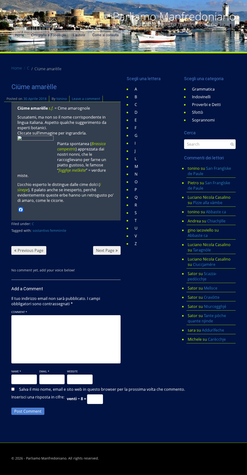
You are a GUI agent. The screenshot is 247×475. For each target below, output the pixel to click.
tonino (61, 98)
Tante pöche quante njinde (207, 318)
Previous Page (30, 250)
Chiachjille (216, 221)
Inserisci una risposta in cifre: (37, 397)
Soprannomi (203, 120)
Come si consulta (105, 34)
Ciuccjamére (204, 264)
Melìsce (210, 288)
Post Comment (27, 411)
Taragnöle (202, 250)
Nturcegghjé (215, 306)
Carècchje (217, 339)
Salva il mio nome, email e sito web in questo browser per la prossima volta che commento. (102, 389)
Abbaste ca (216, 211)
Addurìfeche (213, 330)
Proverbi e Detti (206, 104)
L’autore (79, 34)
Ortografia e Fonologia (48, 34)
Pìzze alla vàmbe (207, 202)
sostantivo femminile (49, 230)
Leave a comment (86, 98)
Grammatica (203, 89)
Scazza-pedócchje (202, 276)
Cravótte (212, 297)
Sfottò (197, 112)
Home (19, 34)
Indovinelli (201, 96)
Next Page (105, 250)
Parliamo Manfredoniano (174, 16)
